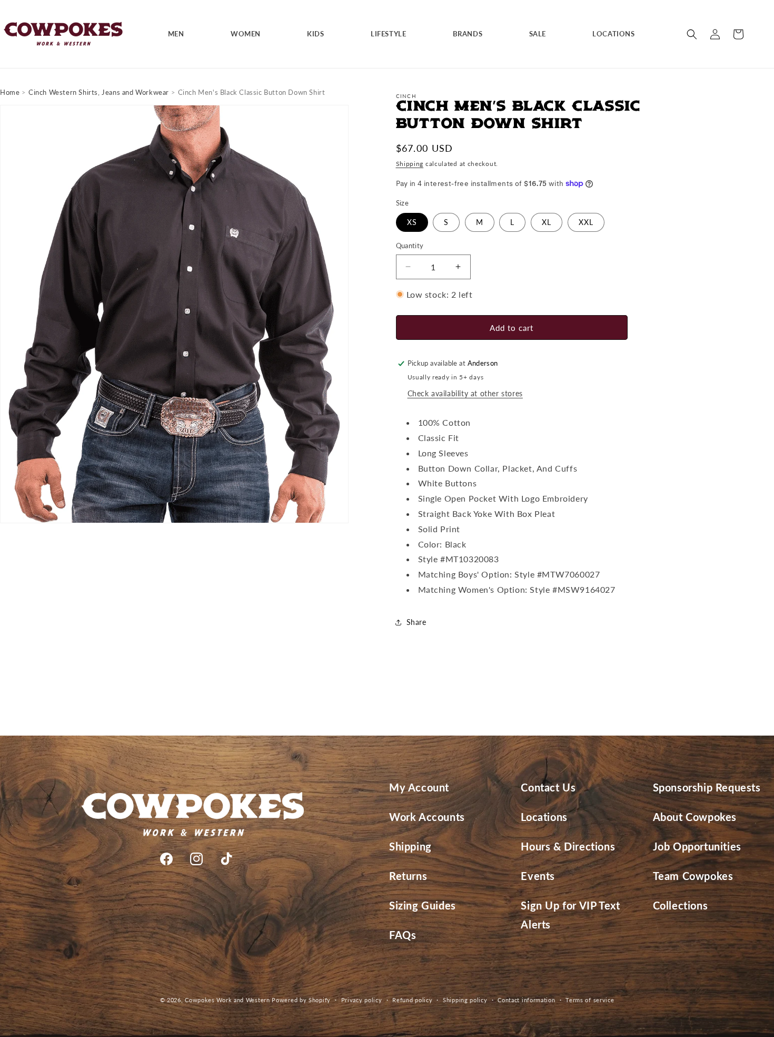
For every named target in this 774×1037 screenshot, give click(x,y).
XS (412, 222)
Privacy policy (361, 999)
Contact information (526, 999)
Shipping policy (465, 999)
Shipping (410, 164)
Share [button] (416, 622)
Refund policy (412, 999)
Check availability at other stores (465, 393)
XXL (586, 222)
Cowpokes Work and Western (227, 999)
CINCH (406, 96)
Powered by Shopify (301, 999)
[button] (180, 34)
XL (546, 222)
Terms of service (589, 999)
